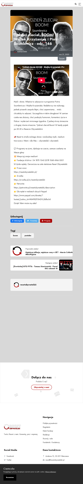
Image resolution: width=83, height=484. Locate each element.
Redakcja (46, 434)
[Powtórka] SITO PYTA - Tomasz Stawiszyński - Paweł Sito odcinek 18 (35, 267)
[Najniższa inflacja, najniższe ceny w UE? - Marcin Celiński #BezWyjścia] (18, 251)
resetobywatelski (22, 52)
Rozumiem (10, 477)
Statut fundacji (48, 431)
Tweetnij (33, 221)
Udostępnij (18, 221)
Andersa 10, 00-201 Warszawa (57, 456)
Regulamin (46, 427)
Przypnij (47, 221)
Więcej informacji (50, 472)
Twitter (9, 460)
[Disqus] (41, 326)
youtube (28, 235)
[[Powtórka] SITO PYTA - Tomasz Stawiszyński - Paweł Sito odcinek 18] (65, 265)
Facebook (10, 456)
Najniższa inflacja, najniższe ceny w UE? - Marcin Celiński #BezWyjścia (49, 253)
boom (15, 235)
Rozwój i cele (48, 438)
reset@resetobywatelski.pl (54, 460)
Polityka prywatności (50, 423)
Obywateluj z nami (41, 387)
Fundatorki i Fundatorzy (51, 442)
